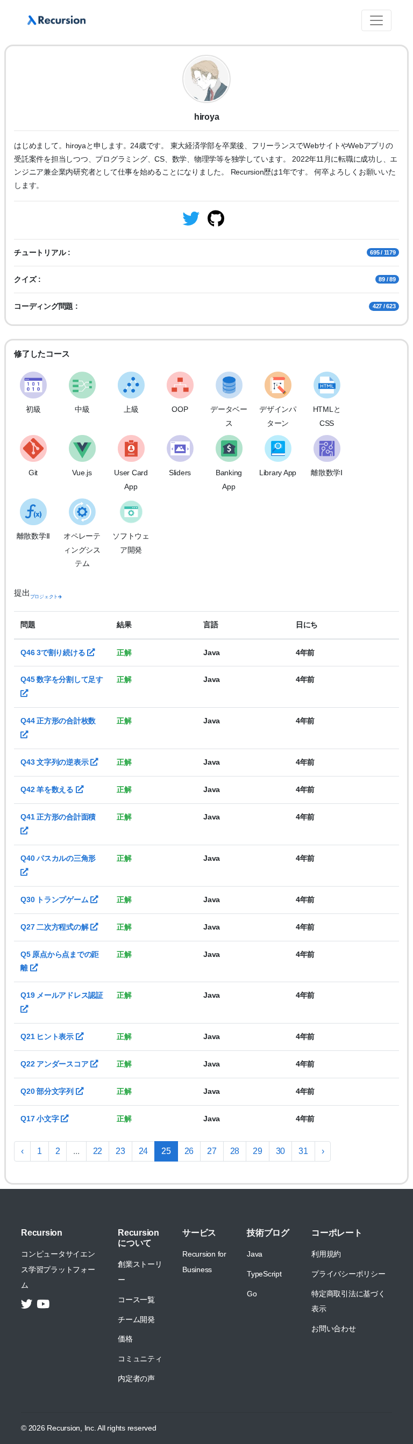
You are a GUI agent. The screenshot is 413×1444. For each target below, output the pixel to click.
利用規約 (326, 1254)
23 (120, 1151)
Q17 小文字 (40, 1118)
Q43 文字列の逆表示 (55, 762)
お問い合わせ (333, 1328)
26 (189, 1151)
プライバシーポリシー (348, 1273)
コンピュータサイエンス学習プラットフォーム (58, 1269)
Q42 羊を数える (48, 789)
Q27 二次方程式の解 (55, 927)
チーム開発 (136, 1319)
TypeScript (264, 1273)
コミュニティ (140, 1358)
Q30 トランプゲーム (55, 899)
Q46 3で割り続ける (53, 652)
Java (254, 1254)
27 (212, 1151)
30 (281, 1151)
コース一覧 (136, 1299)
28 (235, 1151)
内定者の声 (136, 1378)
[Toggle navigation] (376, 20)
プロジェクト (44, 596)
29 (257, 1151)
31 (303, 1151)
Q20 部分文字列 (48, 1091)
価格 (125, 1338)
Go (252, 1293)
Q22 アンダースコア (55, 1064)
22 (98, 1151)
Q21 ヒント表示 (48, 1036)
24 (143, 1151)
